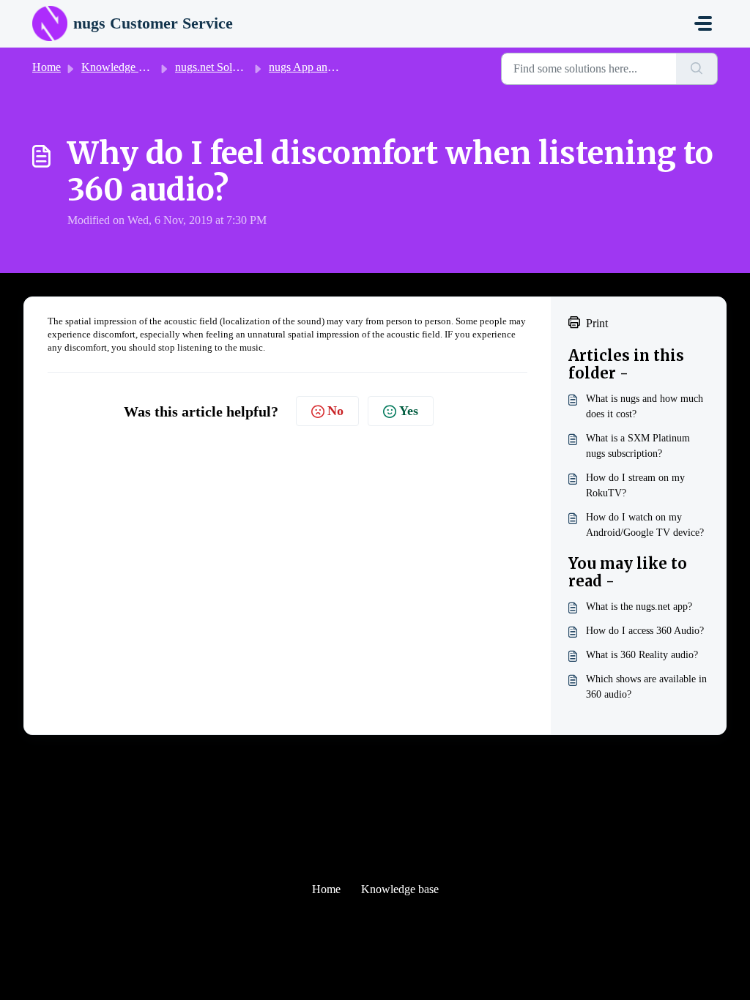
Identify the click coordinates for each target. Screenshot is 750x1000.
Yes (408, 410)
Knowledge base (120, 67)
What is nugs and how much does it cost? (644, 406)
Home (46, 67)
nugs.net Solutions (217, 67)
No (335, 410)
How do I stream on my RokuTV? (635, 485)
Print (597, 323)
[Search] (697, 69)
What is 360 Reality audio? (642, 654)
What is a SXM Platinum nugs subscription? (638, 446)
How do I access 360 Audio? (645, 630)
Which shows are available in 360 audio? (646, 686)
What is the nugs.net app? (639, 606)
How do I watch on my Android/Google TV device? (645, 525)
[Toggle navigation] (703, 23)
